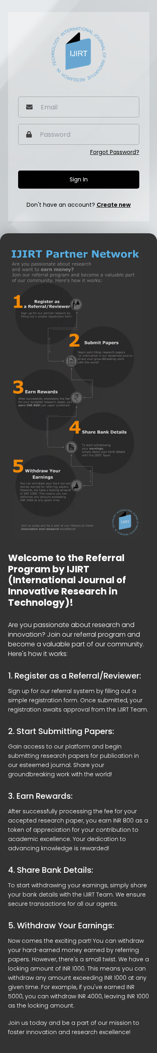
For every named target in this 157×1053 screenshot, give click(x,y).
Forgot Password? (114, 152)
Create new (114, 205)
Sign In (79, 179)
